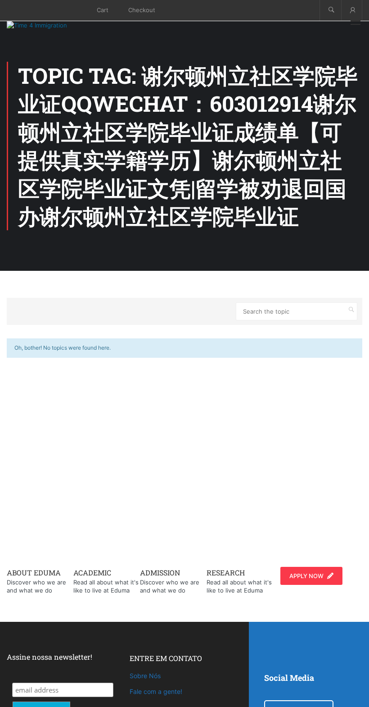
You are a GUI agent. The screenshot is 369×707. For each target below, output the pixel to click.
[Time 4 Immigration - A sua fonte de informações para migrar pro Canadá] (47, 25)
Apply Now (306, 575)
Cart (102, 10)
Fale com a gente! (156, 691)
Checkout (141, 10)
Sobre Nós (145, 676)
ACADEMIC (92, 572)
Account (351, 10)
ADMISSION (160, 572)
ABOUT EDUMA (34, 572)
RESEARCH (226, 572)
